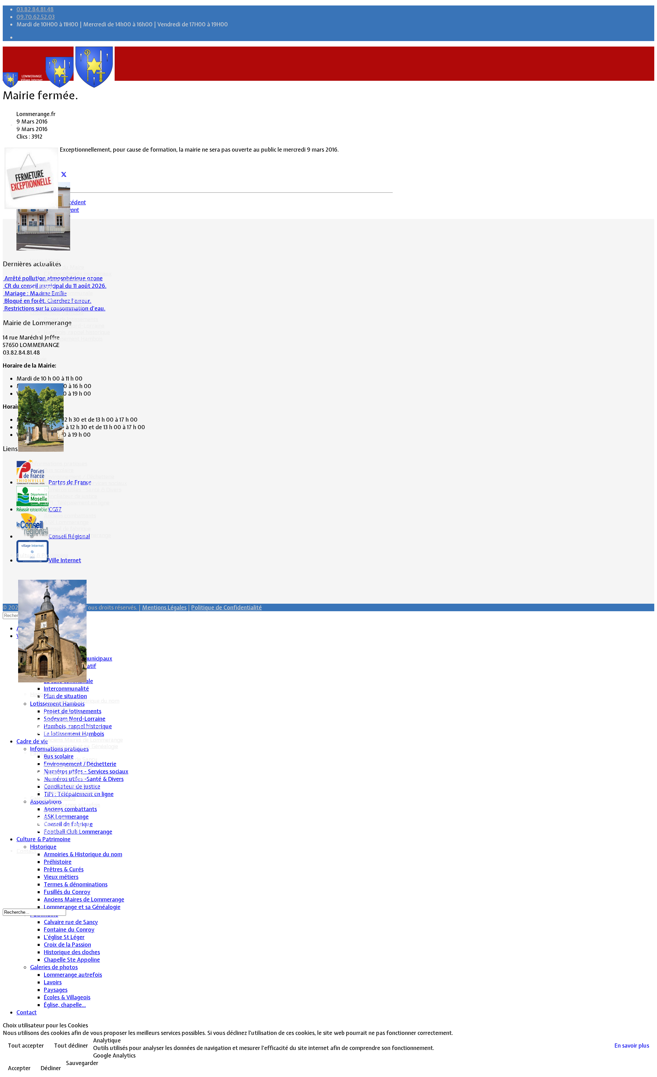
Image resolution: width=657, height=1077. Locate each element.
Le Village (41, 286)
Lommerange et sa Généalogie (81, 746)
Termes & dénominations (74, 726)
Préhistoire (57, 707)
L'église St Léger (64, 772)
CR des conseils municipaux (78, 273)
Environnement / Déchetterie (79, 476)
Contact (26, 851)
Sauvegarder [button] (82, 1063)
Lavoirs (53, 811)
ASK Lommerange (66, 522)
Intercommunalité (66, 299)
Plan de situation (64, 306)
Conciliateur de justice (70, 496)
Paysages (55, 818)
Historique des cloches (71, 785)
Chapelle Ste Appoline (71, 791)
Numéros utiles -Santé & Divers (82, 489)
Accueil (25, 125)
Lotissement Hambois (56, 312)
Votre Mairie (45, 260)
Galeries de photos (53, 798)
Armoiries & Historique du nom (81, 700)
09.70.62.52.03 (35, 17)
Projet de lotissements (71, 319)
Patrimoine (43, 752)
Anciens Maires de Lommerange (83, 739)
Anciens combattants (70, 515)
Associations (45, 509)
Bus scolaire (59, 470)
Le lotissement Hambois (73, 338)
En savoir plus (632, 1045)
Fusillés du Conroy (66, 733)
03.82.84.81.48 (35, 9)
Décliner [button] (51, 1068)
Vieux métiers (60, 720)
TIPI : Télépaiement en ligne (77, 502)
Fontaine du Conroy (68, 765)
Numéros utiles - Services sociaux (85, 483)
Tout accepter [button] (26, 1045)
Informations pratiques (58, 463)
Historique (42, 694)
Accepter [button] (19, 1068)
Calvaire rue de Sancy (70, 759)
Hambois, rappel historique (77, 332)
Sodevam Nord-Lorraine (74, 325)
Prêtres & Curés (63, 713)
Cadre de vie (31, 359)
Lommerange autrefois (72, 805)
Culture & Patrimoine (42, 555)
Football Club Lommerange (77, 535)
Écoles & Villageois (66, 824)
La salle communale (68, 293)
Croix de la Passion (67, 778)
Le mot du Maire (64, 267)
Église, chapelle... (64, 831)
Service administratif (69, 280)
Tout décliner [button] (71, 1045)
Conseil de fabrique (67, 528)
